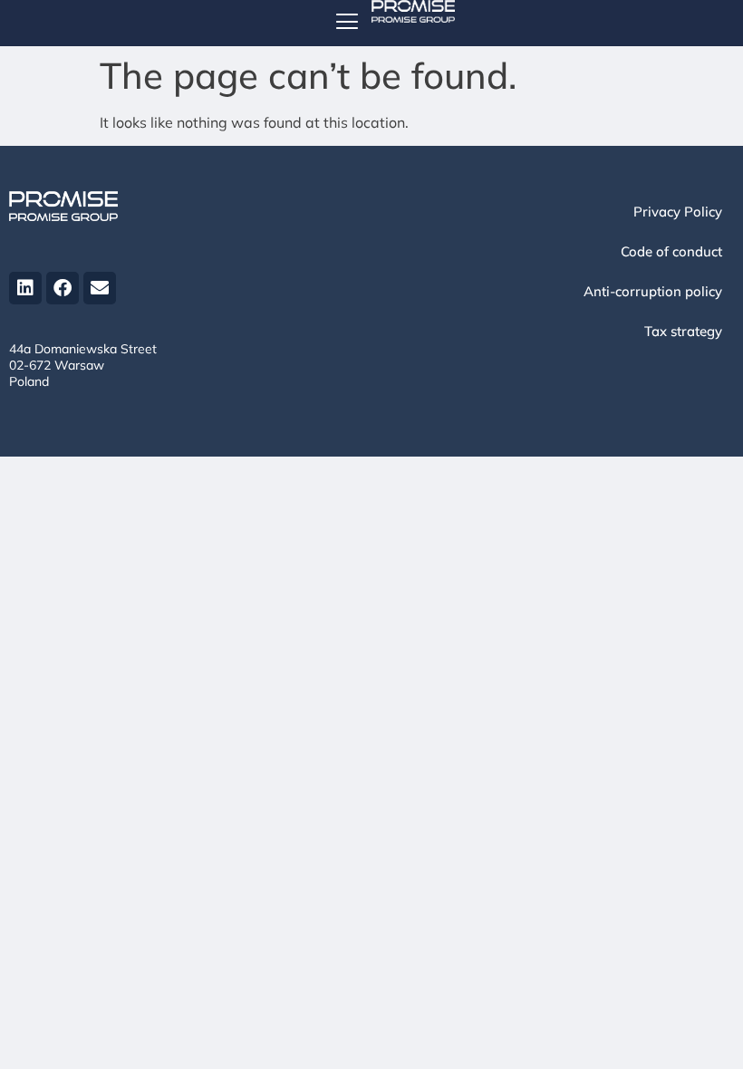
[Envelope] (99, 288)
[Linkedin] (25, 288)
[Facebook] (62, 288)
